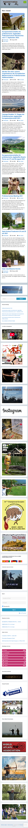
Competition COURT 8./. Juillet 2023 (9, 635)
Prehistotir (21, 824)
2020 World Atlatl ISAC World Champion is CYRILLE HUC (13, 640)
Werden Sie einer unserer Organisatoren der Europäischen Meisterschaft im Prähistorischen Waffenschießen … (13, 74)
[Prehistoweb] (10, 4)
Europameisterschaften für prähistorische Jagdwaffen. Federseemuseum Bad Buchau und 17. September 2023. (13, 35)
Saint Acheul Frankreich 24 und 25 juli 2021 (14, 232)
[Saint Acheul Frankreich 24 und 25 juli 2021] (13, 229)
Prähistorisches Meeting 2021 (12, 196)
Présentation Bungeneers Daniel (8, 638)
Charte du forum (10, 824)
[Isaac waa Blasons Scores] (13, 266)
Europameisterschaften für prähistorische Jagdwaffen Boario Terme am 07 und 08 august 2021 (14, 157)
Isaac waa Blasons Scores (11, 269)
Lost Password (23, 613)
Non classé (5, 41)
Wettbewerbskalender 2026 (7, 308)
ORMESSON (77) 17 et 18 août (8, 624)
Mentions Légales (4, 824)
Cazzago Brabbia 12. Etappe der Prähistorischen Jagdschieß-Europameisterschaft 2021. (13, 116)
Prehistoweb (5, 39)
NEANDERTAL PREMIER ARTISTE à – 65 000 (11, 621)
